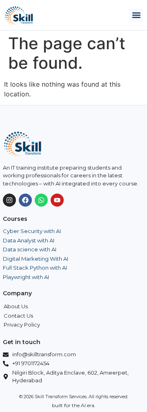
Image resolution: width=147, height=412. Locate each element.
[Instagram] (9, 200)
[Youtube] (57, 200)
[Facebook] (25, 200)
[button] (136, 15)
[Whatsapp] (41, 200)
